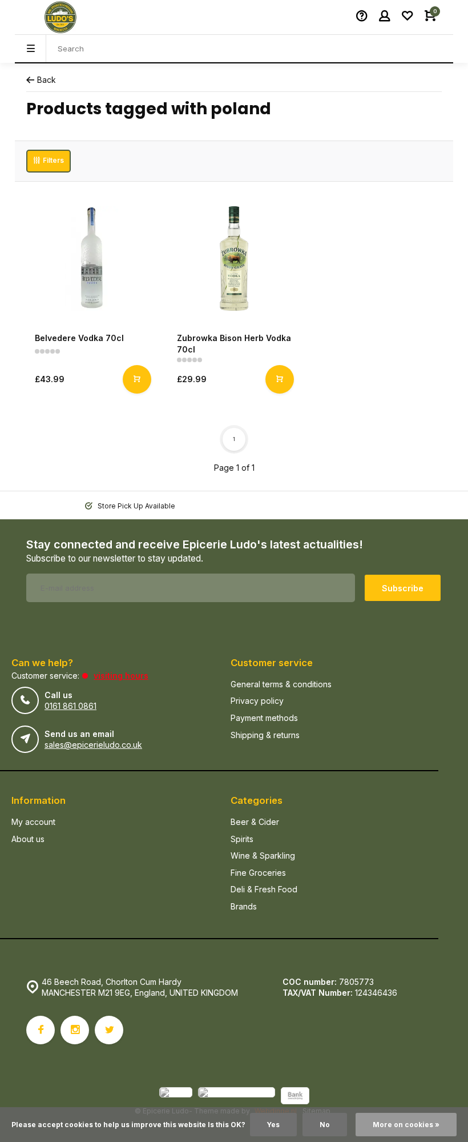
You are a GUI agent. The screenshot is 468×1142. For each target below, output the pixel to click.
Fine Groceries (258, 872)
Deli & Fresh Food (264, 889)
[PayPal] (175, 1097)
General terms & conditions (281, 684)
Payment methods (264, 718)
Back (46, 80)
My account (33, 822)
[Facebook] (40, 1030)
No (325, 1124)
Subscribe (402, 588)
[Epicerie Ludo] (60, 17)
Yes (273, 1124)
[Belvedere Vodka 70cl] (91, 258)
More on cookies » (406, 1124)
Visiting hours (121, 675)
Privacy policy (257, 701)
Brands (244, 906)
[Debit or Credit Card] (236, 1097)
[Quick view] (137, 379)
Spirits (242, 839)
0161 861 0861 (70, 706)
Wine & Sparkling (263, 855)
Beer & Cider (255, 822)
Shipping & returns (265, 735)
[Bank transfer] (295, 1097)
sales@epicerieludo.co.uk (93, 745)
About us (28, 839)
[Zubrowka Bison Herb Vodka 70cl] (233, 258)
